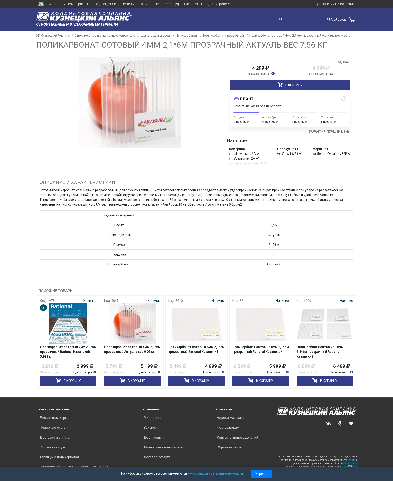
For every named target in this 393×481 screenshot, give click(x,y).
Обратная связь (229, 447)
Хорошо (261, 474)
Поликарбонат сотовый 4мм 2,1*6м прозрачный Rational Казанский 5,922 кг (68, 351)
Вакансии (151, 427)
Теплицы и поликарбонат (59, 457)
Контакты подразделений (237, 437)
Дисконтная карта (54, 418)
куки (191, 473)
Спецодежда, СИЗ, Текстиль (113, 4)
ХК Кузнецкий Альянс (52, 35)
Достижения (154, 437)
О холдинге (153, 418)
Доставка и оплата (55, 437)
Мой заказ (338, 19)
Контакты (224, 409)
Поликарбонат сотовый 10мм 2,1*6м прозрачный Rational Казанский (320, 351)
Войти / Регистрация (339, 4)
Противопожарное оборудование (163, 4)
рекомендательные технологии (221, 473)
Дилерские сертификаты (163, 447)
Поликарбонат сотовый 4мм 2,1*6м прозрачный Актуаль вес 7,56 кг (300, 35)
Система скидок (53, 447)
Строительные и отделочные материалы (105, 35)
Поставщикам (228, 427)
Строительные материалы (68, 4)
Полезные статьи (54, 427)
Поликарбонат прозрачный (223, 35)
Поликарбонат (186, 35)
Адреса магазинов (232, 418)
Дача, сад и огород (155, 35)
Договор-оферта (157, 457)
